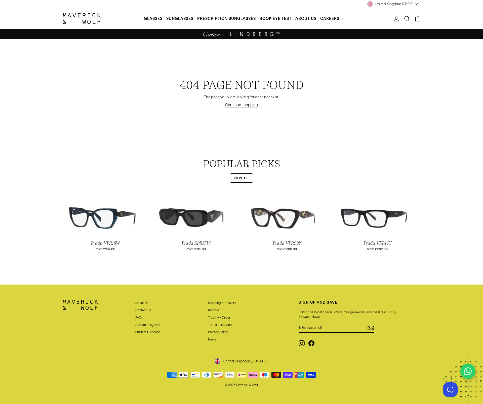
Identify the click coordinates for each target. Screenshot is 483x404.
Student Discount (147, 332)
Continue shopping (241, 105)
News (212, 339)
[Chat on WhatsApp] (467, 371)
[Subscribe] (371, 328)
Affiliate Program (147, 324)
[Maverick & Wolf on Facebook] (311, 343)
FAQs (139, 317)
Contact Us (143, 310)
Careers (329, 18)
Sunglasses (179, 18)
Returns (213, 310)
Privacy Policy (218, 332)
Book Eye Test (276, 18)
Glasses (153, 18)
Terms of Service (220, 324)
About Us (305, 18)
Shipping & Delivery (222, 302)
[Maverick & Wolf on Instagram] (302, 343)
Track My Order (219, 317)
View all (242, 178)
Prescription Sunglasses (226, 18)
